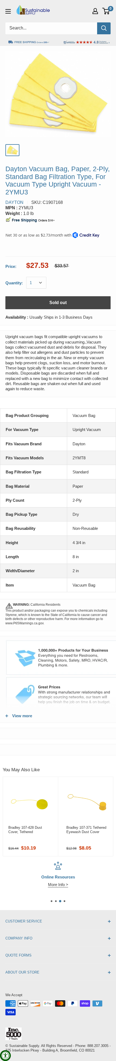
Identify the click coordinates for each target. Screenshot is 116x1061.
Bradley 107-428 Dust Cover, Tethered (25, 830)
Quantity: (14, 283)
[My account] (95, 11)
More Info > (58, 884)
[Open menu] (8, 11)
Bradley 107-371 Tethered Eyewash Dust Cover (86, 830)
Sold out (58, 302)
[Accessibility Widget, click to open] (5, 1055)
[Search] (104, 28)
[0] (106, 11)
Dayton (14, 202)
